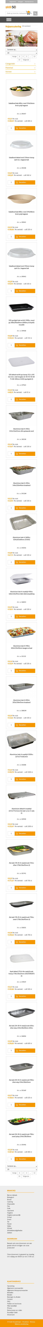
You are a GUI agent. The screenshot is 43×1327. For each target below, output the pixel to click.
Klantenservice (29, 1)
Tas (8, 1222)
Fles (8, 1206)
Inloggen (20, 1)
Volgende (26, 60)
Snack (9, 1219)
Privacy (9, 1308)
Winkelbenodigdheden (14, 1230)
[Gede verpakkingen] (11, 6)
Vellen (9, 1226)
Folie (8, 1208)
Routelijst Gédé (12, 1312)
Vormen (20, 72)
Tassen (9, 1224)
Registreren (13, 1)
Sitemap (32, 1322)
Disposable (11, 1204)
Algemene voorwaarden (15, 1288)
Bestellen (10, 1293)
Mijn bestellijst (12, 1306)
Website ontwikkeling (21, 1324)
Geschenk (10, 1211)
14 (19, 60)
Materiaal (20, 68)
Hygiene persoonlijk (13, 1215)
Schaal (9, 1217)
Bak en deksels (12, 1195)
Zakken (9, 1233)
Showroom (11, 1315)
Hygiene (10, 1213)
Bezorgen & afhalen (13, 1297)
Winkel (9, 1228)
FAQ (8, 1301)
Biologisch (10, 1197)
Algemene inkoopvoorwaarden (17, 1290)
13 (34, 56)
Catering (10, 1202)
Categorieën (20, 64)
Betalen (9, 1295)
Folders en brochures (14, 1304)
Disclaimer (25, 1322)
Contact (10, 1299)
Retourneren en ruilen (14, 1310)
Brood (9, 1199)
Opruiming (10, 1286)
